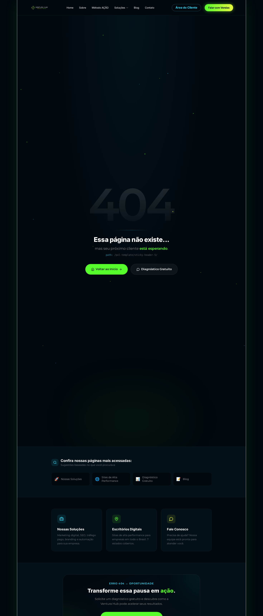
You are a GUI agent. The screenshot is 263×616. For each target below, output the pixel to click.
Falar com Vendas (219, 7)
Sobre (82, 7)
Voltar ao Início (107, 269)
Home (70, 7)
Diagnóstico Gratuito (156, 269)
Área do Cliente (186, 7)
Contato (149, 7)
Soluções (119, 7)
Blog (136, 7)
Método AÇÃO (100, 7)
